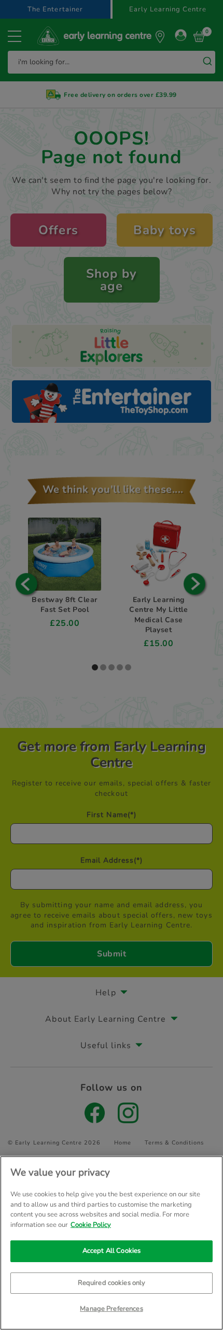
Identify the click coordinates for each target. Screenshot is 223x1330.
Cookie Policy (91, 1224)
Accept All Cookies (111, 1250)
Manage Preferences (111, 1308)
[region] (111, 1243)
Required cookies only (112, 1283)
